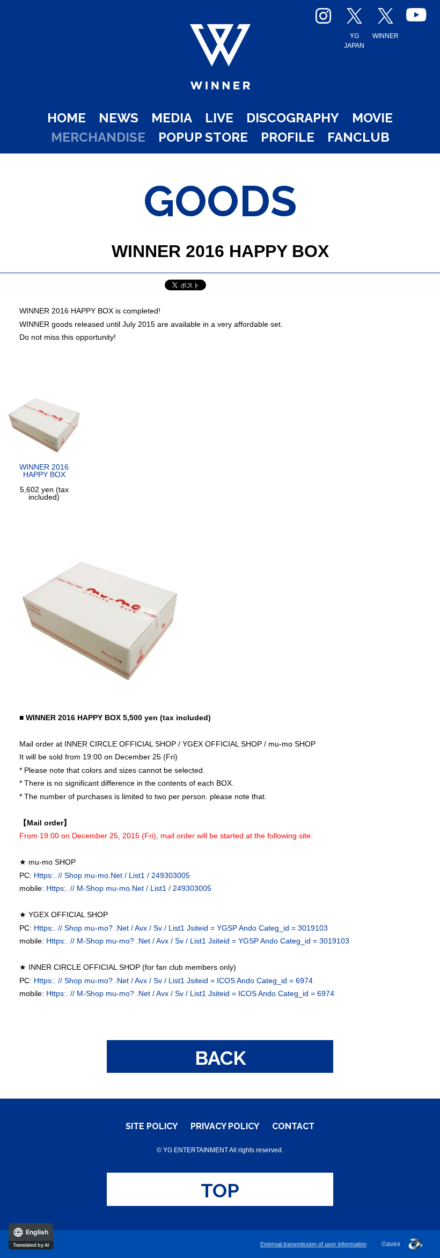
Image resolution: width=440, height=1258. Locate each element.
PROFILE (287, 137)
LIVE (219, 118)
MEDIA (171, 118)
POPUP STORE (203, 137)
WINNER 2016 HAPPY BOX (44, 470)
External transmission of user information (313, 1244)
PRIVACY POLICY (224, 1126)
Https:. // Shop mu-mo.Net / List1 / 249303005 (112, 875)
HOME (66, 118)
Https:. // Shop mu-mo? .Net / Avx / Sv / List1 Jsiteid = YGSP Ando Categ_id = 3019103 (181, 928)
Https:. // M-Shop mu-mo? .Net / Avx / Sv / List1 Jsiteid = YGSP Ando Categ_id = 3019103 (197, 941)
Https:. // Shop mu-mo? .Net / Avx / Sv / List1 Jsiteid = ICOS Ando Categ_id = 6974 (173, 980)
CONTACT (293, 1126)
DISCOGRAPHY (292, 118)
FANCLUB (358, 137)
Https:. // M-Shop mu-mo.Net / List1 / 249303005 (128, 888)
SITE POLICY (152, 1126)
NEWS (118, 118)
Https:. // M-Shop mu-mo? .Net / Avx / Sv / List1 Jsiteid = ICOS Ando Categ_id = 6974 (190, 993)
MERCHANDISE (98, 137)
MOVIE (372, 118)
